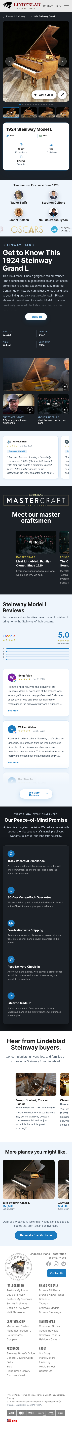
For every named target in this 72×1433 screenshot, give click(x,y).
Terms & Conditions (46, 1394)
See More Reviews (34, 794)
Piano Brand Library (18, 1371)
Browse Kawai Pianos (51, 1294)
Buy (58, 6)
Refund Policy (28, 1394)
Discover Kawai (16, 1375)
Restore (48, 6)
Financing (45, 1362)
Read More (36, 316)
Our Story (44, 1353)
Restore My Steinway (19, 1299)
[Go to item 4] (28, 104)
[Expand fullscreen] (62, 94)
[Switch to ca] (14, 1421)
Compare (12, 1339)
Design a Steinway (18, 1308)
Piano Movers (47, 1358)
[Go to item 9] (41, 104)
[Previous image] (9, 61)
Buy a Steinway (16, 1294)
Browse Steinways (50, 1312)
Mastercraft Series (18, 1326)
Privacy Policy (13, 1394)
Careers (60, 1394)
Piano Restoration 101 (19, 1330)
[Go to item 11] (46, 104)
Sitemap (10, 1398)
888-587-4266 (57, 1257)
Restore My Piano (17, 1290)
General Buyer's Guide (20, 1358)
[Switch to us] (9, 1420)
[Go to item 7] (36, 104)
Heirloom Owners (49, 1339)
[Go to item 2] (22, 104)
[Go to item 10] (44, 104)
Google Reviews (48, 1330)
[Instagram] (56, 1263)
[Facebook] (48, 1263)
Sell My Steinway (17, 1303)
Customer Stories (49, 1326)
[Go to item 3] (25, 104)
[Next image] (62, 61)
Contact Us (56, 1273)
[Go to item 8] (38, 104)
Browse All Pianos (49, 1290)
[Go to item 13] (52, 104)
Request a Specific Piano (36, 1235)
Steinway (20, 16)
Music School (47, 1366)
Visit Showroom (16, 1312)
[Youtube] (63, 1263)
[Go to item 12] (49, 104)
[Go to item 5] (30, 104)
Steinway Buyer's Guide (21, 1353)
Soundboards (15, 1335)
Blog (9, 1366)
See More (13, 710)
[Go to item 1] (20, 104)
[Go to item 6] (33, 104)
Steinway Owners (49, 1335)
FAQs (10, 1362)
